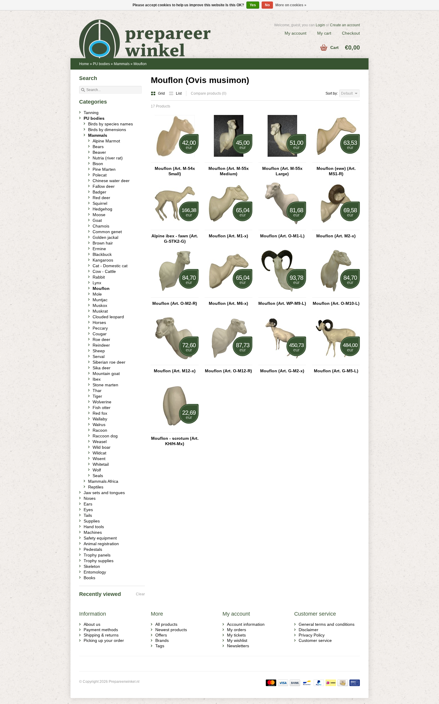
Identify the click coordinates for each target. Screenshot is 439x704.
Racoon (100, 430)
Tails (88, 515)
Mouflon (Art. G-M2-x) (282, 370)
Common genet (107, 231)
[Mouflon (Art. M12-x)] (175, 362)
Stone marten (105, 384)
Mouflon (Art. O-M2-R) (174, 303)
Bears (98, 146)
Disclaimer (308, 629)
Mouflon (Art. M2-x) (336, 235)
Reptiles (95, 487)
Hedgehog (102, 209)
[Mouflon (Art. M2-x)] (336, 227)
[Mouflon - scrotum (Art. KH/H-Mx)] (175, 429)
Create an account (345, 25)
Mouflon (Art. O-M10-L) (336, 303)
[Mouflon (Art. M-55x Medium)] (228, 159)
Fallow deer (104, 186)
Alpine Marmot (106, 141)
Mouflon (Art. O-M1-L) (282, 235)
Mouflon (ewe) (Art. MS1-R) (336, 171)
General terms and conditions (326, 624)
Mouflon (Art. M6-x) (228, 303)
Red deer (101, 197)
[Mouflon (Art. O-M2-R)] (175, 294)
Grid (162, 93)
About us (92, 624)
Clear (140, 594)
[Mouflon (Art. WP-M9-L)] (282, 294)
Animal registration (101, 543)
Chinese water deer (111, 180)
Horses (99, 322)
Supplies (92, 521)
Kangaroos (103, 260)
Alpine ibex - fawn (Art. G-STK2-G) (174, 238)
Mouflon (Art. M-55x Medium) (228, 171)
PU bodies (101, 64)
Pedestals (93, 549)
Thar (97, 390)
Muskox (100, 305)
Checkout (351, 33)
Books (89, 577)
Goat (97, 220)
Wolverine (102, 401)
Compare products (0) (208, 93)
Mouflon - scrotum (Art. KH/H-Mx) (175, 441)
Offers (161, 635)
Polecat (100, 175)
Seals (98, 475)
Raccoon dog (105, 436)
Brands (162, 640)
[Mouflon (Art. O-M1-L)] (282, 227)
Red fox (100, 413)
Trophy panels (97, 555)
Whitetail (101, 464)
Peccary (100, 328)
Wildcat (99, 453)
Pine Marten (104, 169)
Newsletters (238, 645)
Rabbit (99, 277)
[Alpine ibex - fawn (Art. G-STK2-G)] (175, 227)
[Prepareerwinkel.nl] (149, 31)
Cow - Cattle (104, 271)
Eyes (88, 509)
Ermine (99, 248)
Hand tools (94, 526)
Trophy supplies (98, 560)
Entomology (95, 572)
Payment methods (101, 629)
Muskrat (100, 311)
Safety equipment (100, 538)
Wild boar (101, 447)
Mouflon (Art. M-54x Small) (175, 171)
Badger (99, 192)
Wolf (97, 470)
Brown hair (103, 243)
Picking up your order (104, 640)
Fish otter (101, 407)
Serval (99, 356)
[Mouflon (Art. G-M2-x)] (282, 362)
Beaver (99, 152)
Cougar (100, 333)
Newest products (171, 629)
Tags (159, 645)
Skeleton (92, 566)
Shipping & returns (101, 635)
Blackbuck (102, 254)
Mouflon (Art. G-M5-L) (336, 370)
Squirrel (100, 203)
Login (320, 25)
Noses (90, 498)
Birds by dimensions (107, 129)
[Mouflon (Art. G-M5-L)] (336, 362)
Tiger (97, 396)
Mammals (122, 64)
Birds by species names (110, 124)
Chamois (101, 226)
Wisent (99, 458)
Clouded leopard (108, 316)
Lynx (97, 282)
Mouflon (140, 64)
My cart (324, 33)
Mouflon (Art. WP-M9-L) (282, 303)
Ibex (97, 379)
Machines (93, 532)
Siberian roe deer (109, 362)
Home (84, 64)
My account (295, 33)
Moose (99, 214)
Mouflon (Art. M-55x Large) (282, 171)
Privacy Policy (312, 635)
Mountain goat (106, 373)
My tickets (236, 635)
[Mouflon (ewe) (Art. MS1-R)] (336, 159)
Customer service (315, 640)
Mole (97, 294)
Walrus (99, 424)
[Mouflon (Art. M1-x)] (228, 227)
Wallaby (100, 418)
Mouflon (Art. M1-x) (228, 235)
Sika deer (101, 367)
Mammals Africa (103, 481)
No (267, 5)
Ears (88, 504)
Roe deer (101, 339)
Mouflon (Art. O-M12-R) (228, 370)
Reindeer (101, 345)
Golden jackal (105, 237)
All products (166, 624)
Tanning (91, 112)
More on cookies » (290, 5)
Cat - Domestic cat (110, 265)
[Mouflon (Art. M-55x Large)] (282, 159)
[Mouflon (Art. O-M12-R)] (228, 362)
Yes (253, 5)
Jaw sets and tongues (104, 492)
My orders (236, 629)
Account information (246, 624)
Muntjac (100, 299)
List (179, 93)
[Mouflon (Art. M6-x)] (228, 294)
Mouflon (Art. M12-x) (175, 370)
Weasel (100, 441)
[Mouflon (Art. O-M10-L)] (336, 294)
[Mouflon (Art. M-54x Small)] (175, 159)
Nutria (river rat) (108, 158)
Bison (98, 163)
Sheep (99, 350)
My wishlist (237, 640)
